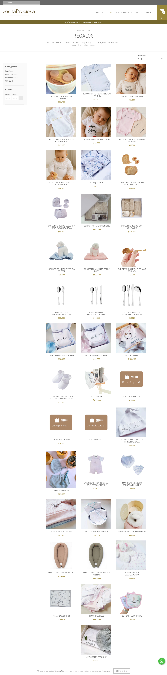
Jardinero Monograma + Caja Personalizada (96, 484)
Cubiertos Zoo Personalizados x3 (96, 313)
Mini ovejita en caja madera (132, 531)
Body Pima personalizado (97, 139)
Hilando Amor (61, 490)
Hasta (14, 94)
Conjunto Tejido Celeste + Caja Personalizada (61, 227)
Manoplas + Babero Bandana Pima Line (132, 484)
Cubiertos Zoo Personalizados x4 (132, 313)
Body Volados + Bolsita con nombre (61, 184)
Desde (7, 94)
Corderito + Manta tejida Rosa (97, 270)
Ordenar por (141, 55)
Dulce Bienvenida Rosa (96, 355)
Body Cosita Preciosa (132, 96)
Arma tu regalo (122, 13)
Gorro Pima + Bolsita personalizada (132, 441)
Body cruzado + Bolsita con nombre (61, 140)
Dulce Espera (132, 355)
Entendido (121, 671)
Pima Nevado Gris (61, 616)
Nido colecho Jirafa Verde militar (96, 574)
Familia (136, 13)
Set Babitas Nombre (132, 616)
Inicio (98, 13)
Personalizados (11, 74)
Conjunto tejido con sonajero (132, 227)
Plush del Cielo (96, 616)
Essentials (96, 396)
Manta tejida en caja (61, 531)
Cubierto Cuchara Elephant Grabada (132, 270)
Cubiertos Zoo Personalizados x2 (61, 313)
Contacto (147, 13)
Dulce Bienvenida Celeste (61, 355)
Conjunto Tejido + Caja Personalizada (132, 184)
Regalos (108, 13)
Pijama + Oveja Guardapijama (132, 574)
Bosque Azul (96, 183)
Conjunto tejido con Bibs (97, 226)
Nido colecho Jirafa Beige (61, 573)
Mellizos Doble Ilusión (96, 531)
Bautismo (9, 71)
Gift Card (9, 81)
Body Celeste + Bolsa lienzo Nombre (97, 95)
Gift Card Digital (132, 396)
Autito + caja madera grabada (61, 97)
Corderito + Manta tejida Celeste (61, 270)
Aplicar (21, 98)
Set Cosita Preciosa (97, 657)
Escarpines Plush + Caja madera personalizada (61, 397)
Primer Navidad (11, 78)
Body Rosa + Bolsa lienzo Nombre (132, 140)
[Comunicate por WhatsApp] (161, 661)
